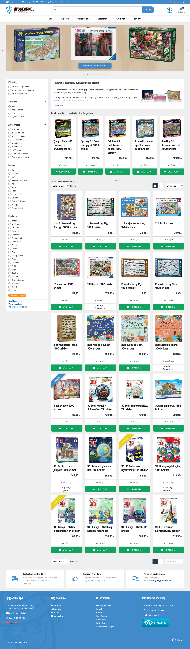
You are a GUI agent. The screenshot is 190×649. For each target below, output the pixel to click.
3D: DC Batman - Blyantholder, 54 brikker (134, 468)
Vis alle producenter (17, 295)
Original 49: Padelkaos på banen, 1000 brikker (115, 147)
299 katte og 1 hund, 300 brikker (166, 346)
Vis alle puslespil (15, 304)
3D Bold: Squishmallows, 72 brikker (134, 407)
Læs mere (58, 105)
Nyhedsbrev (58, 616)
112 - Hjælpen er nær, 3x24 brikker (133, 225)
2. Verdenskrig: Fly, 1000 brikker (131, 286)
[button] (84, 74)
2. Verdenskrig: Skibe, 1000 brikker (167, 286)
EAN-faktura (101, 616)
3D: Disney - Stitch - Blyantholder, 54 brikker (67, 528)
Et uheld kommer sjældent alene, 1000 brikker (144, 145)
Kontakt (99, 609)
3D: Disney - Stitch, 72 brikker (134, 528)
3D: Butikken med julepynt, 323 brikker (65, 468)
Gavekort (100, 612)
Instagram (57, 609)
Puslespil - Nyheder (94, 65)
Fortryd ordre (102, 623)
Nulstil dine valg (15, 301)
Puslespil (65, 18)
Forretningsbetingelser (106, 626)
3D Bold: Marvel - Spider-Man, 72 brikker (99, 407)
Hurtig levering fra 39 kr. (17, 2)
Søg (149, 9)
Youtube (57, 612)
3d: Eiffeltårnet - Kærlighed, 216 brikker (167, 528)
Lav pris (137, 18)
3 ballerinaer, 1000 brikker (64, 407)
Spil (50, 18)
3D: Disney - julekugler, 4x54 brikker (168, 468)
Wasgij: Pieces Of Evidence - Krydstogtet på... (63, 145)
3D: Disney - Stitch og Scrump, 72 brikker (99, 528)
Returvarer (101, 619)
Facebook (58, 605)
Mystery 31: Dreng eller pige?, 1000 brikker (90, 145)
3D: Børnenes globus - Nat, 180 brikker (99, 468)
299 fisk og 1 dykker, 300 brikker (98, 346)
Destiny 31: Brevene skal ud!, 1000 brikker (171, 145)
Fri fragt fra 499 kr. (38, 2)
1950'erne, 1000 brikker (100, 284)
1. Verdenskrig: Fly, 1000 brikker (97, 225)
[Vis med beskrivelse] (160, 185)
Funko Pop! (120, 18)
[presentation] (2, 50)
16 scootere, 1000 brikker (63, 286)
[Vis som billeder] (155, 185)
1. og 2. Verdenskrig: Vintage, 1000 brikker (65, 225)
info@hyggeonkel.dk (161, 580)
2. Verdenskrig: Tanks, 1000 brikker (65, 346)
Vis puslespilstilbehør (17, 307)
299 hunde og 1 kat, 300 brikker (132, 346)
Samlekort (102, 18)
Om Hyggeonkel (103, 605)
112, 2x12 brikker (164, 223)
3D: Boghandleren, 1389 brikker (168, 407)
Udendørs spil (83, 18)
